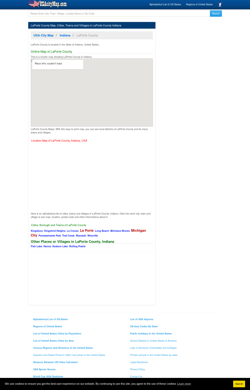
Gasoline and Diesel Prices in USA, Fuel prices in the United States (69, 355)
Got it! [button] (239, 384)
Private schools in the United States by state (153, 355)
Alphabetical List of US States (165, 4)
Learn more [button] (184, 383)
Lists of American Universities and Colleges (153, 347)
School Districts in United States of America (153, 340)
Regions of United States (199, 4)
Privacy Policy (137, 369)
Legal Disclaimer (139, 362)
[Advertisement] (92, 279)
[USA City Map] (48, 4)
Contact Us (136, 376)
